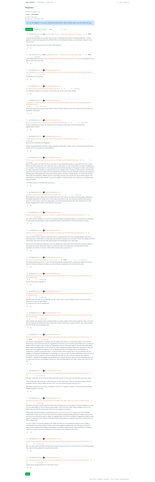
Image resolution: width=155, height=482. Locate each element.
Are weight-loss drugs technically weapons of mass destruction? (43, 88)
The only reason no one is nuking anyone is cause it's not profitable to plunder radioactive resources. (52, 139)
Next (27, 474)
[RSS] (67, 29)
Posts (44, 29)
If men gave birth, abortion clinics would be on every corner (41, 260)
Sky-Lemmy (30, 2)
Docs (112, 479)
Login (121, 2)
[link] (86, 34)
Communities (40, 2)
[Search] (117, 2)
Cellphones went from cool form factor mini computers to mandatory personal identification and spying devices (55, 215)
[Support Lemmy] (55, 2)
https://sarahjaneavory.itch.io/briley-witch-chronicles (60, 58)
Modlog (100, 479)
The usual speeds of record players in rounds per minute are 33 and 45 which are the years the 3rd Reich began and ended (58, 72)
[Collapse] (27, 34)
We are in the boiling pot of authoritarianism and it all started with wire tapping (46, 122)
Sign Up (126, 2)
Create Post (49, 2)
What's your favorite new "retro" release (71, 34)
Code (116, 479)
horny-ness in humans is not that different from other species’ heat (43, 194)
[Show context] (83, 34)
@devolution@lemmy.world (64, 412)
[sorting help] (64, 29)
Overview (29, 29)
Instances (106, 479)
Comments (37, 29)
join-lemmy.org (124, 479)
